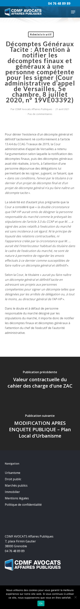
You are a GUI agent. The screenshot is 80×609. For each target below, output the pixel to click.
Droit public (13, 479)
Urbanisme (12, 473)
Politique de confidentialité (23, 505)
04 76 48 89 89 (59, 3)
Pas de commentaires (40, 114)
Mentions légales (17, 498)
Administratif (41, 34)
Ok (41, 603)
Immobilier (12, 492)
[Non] (75, 597)
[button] (73, 12)
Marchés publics (16, 485)
